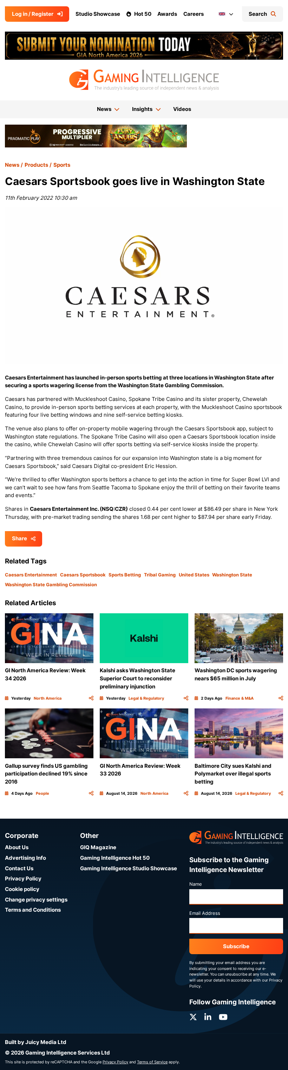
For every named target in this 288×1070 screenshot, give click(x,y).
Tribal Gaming (160, 574)
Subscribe (236, 946)
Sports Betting (125, 574)
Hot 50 (142, 14)
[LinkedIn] (207, 1017)
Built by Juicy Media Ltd (35, 1042)
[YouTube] (223, 1017)
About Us (16, 847)
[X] (193, 1017)
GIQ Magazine (98, 847)
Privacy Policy (23, 878)
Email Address (204, 913)
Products (36, 164)
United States (194, 574)
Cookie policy (22, 889)
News (12, 164)
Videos (182, 109)
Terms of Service (152, 1061)
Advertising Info (25, 857)
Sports (61, 164)
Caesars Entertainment (31, 574)
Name (195, 884)
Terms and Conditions (33, 909)
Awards (167, 14)
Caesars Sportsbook (83, 574)
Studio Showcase (98, 14)
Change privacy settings (36, 899)
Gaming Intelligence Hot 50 (115, 857)
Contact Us (19, 868)
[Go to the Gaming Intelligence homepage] (143, 80)
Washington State (232, 574)
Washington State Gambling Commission (51, 584)
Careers (193, 14)
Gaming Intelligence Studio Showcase (128, 868)
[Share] (91, 698)
